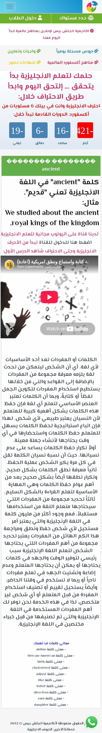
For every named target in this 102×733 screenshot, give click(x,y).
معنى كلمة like (49, 680)
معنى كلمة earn (50, 698)
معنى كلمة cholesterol (50, 668)
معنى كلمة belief (50, 686)
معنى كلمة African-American (49, 655)
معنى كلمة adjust (50, 674)
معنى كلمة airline (50, 649)
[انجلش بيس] (92, 8)
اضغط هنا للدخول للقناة (67, 242)
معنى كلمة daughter (50, 705)
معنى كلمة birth (49, 662)
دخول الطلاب (23, 18)
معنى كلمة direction (50, 692)
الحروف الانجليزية (39, 729)
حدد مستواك (73, 18)
